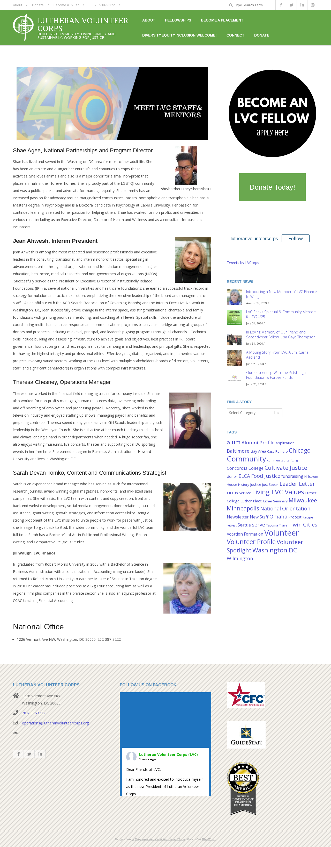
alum (233, 442)
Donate (38, 5)
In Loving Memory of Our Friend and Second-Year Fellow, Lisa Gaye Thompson (280, 334)
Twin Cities (303, 524)
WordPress (209, 839)
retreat (232, 525)
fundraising (292, 476)
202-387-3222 (104, 5)
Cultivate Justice (286, 467)
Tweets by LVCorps (243, 262)
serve (258, 524)
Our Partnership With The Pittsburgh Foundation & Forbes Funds (276, 375)
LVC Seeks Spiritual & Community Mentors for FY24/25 (281, 314)
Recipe (308, 517)
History (243, 484)
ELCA (244, 476)
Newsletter (238, 517)
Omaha (278, 516)
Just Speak (270, 484)
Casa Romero (277, 451)
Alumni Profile (258, 442)
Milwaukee (303, 500)
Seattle (244, 525)
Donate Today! (272, 187)
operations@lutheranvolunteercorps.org (55, 723)
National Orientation (285, 508)
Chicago (300, 450)
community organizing (282, 460)
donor (232, 476)
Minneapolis (243, 508)
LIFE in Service (239, 492)
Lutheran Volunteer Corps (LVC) (168, 754)
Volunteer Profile (251, 541)
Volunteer (281, 533)
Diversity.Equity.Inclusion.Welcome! (179, 35)
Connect (235, 35)
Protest (295, 517)
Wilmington (240, 558)
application (285, 442)
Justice (255, 484)
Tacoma (272, 525)
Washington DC (274, 550)
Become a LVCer (66, 5)
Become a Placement (222, 20)
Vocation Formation (245, 534)
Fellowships (178, 20)
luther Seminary (275, 501)
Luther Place (251, 501)
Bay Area (258, 451)
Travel (283, 525)
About (17, 5)
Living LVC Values (278, 491)
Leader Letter (297, 483)
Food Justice (265, 475)
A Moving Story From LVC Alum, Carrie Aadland (277, 355)
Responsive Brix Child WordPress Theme (160, 839)
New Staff (259, 517)
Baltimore (238, 450)
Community (246, 459)
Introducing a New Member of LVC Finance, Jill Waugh (282, 294)
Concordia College (245, 468)
